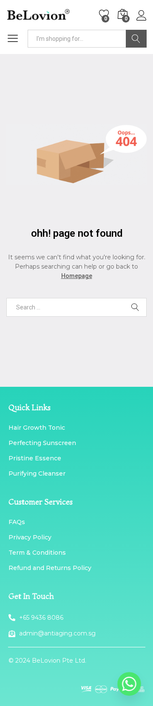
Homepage (76, 275)
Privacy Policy (29, 537)
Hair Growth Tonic (36, 427)
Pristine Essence (34, 458)
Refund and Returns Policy (49, 568)
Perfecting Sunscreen (42, 443)
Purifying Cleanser (36, 473)
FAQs (16, 522)
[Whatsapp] (129, 683)
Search (136, 39)
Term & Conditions (37, 552)
